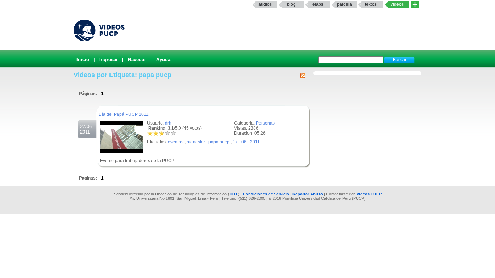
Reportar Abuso (307, 194)
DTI (233, 194)
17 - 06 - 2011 (246, 141)
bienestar (196, 141)
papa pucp (218, 141)
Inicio (82, 59)
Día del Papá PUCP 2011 (124, 114)
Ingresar (108, 59)
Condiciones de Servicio (266, 194)
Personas (265, 123)
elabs (317, 4)
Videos (397, 4)
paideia (344, 4)
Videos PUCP (369, 194)
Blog (291, 4)
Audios (265, 4)
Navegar (137, 59)
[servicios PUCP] (415, 4)
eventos (175, 141)
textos (371, 4)
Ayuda (163, 59)
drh (168, 123)
